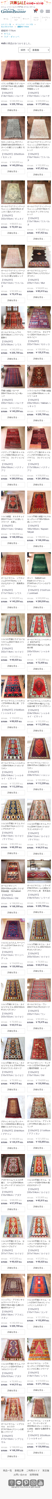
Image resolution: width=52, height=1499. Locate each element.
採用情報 (34, 1474)
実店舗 (45, 1470)
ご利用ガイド (33, 1470)
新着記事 (19, 1470)
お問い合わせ (20, 1474)
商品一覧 (7, 1470)
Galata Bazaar (24, 1487)
